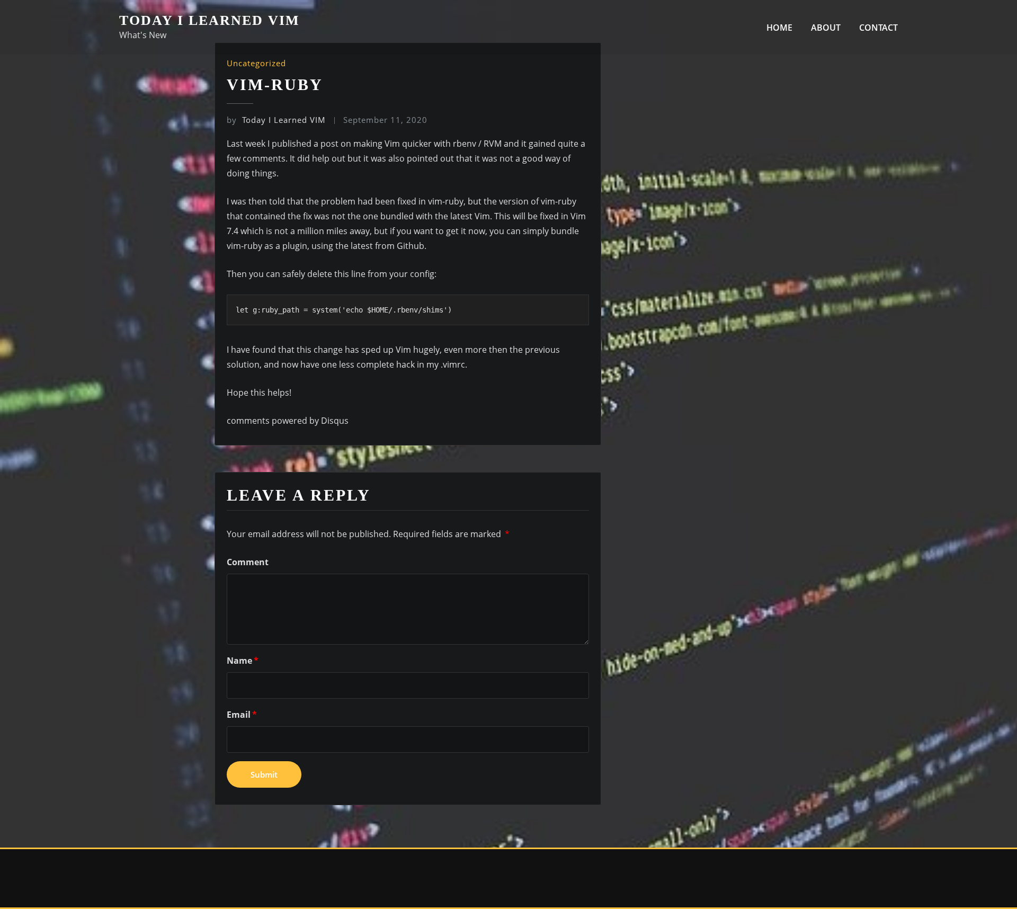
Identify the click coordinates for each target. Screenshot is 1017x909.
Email (242, 714)
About (826, 27)
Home (779, 27)
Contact (878, 27)
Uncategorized (256, 63)
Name (242, 660)
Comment (248, 562)
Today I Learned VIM (209, 20)
